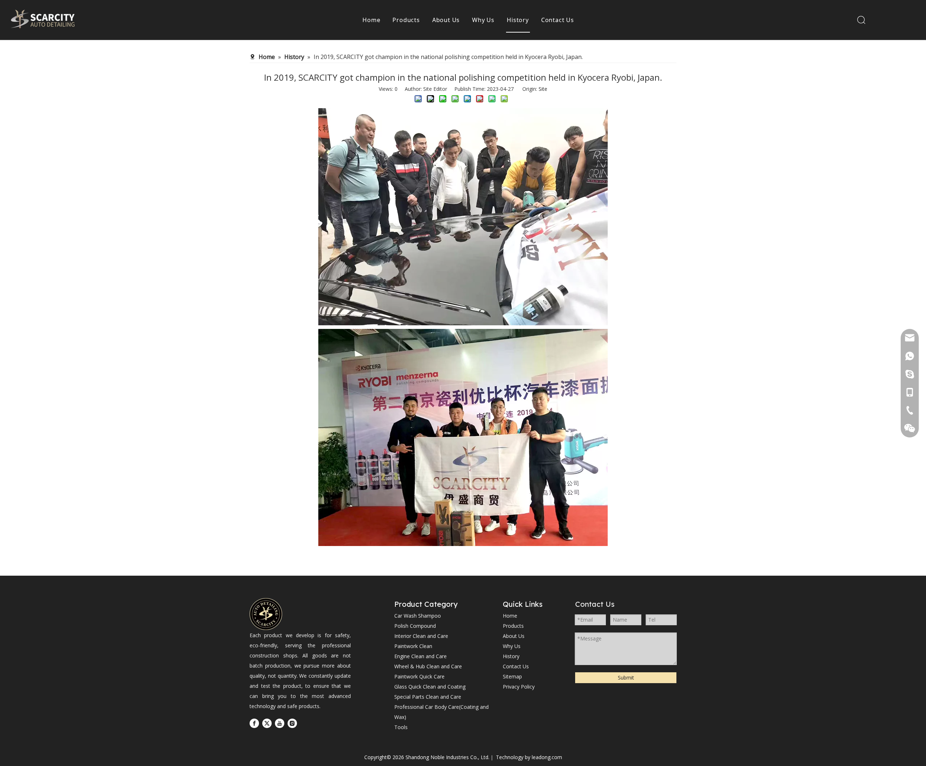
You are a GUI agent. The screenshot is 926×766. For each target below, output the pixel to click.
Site (543, 88)
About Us (446, 20)
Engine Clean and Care (420, 656)
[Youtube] (279, 723)
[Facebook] (254, 723)
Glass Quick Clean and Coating (430, 686)
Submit (626, 677)
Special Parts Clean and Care (427, 696)
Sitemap (512, 676)
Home (371, 20)
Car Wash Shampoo (417, 615)
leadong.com (547, 757)
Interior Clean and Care (421, 635)
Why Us (483, 20)
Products (406, 20)
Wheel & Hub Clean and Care (428, 666)
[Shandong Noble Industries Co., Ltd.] (266, 614)
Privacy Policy (519, 686)
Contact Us (557, 20)
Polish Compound (415, 625)
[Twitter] (267, 723)
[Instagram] (292, 723)
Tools (401, 727)
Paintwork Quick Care (419, 676)
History (518, 20)
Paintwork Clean (413, 646)
